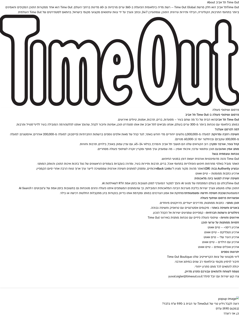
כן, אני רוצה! (231, 313)
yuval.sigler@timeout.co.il (185, 276)
